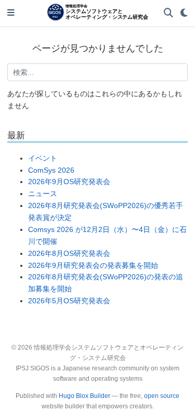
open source (161, 396)
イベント (42, 158)
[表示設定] (184, 13)
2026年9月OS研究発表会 (69, 181)
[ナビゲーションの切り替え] (11, 13)
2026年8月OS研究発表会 (69, 253)
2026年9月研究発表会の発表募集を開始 (93, 265)
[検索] (168, 13)
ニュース (42, 193)
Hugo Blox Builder (84, 396)
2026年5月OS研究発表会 (69, 301)
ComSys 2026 (51, 170)
